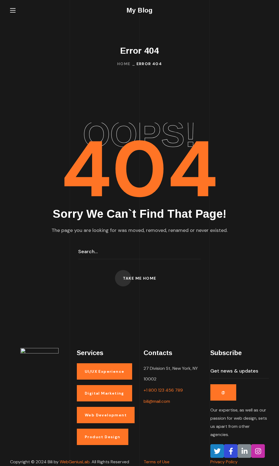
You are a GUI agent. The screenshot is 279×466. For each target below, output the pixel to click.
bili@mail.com (157, 401)
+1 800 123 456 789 (163, 390)
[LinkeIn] (244, 451)
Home (124, 63)
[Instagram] (258, 451)
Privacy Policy (224, 462)
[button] (267, 10)
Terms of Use (156, 462)
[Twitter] (217, 451)
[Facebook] (231, 451)
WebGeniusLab (75, 462)
